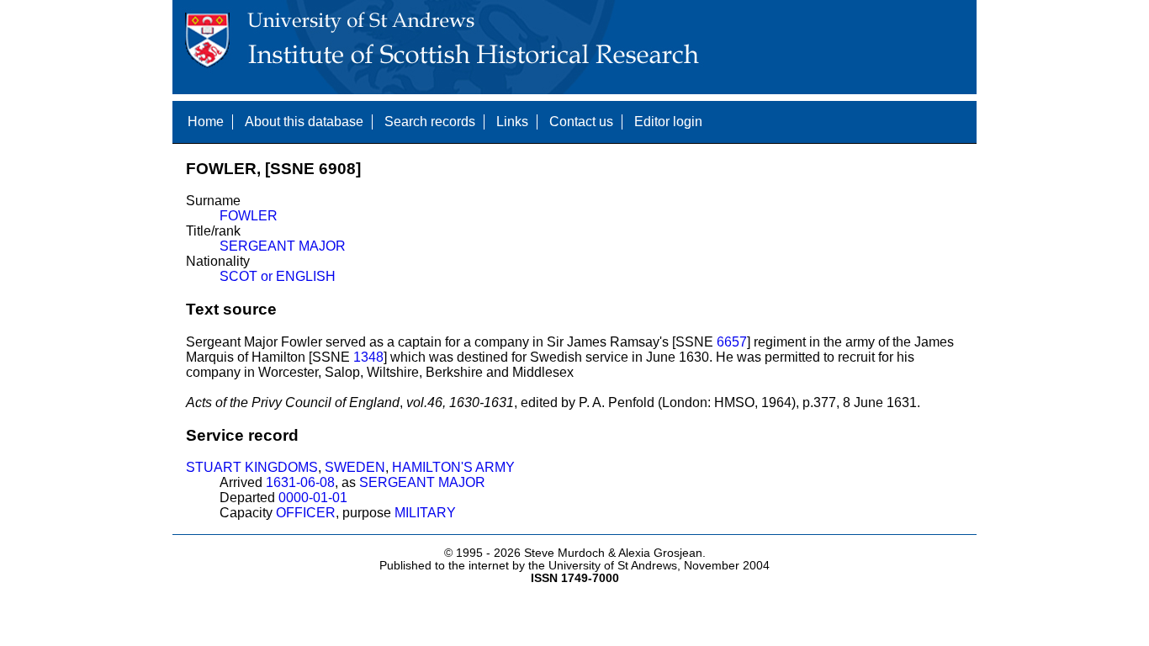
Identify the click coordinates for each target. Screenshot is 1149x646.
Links (512, 121)
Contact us (581, 121)
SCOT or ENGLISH (278, 276)
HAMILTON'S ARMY (453, 467)
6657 (732, 342)
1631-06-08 (300, 482)
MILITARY (425, 513)
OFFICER (306, 513)
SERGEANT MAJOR (283, 246)
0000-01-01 (312, 497)
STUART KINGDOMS (252, 467)
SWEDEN (355, 467)
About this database (304, 121)
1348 (368, 357)
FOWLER (249, 216)
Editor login (668, 121)
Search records (429, 121)
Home (206, 121)
